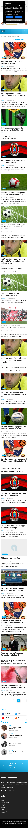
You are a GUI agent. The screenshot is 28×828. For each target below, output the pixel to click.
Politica (22, 763)
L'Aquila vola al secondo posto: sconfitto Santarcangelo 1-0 (13, 194)
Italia (3, 561)
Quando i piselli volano (15, 735)
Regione (3, 298)
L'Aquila (3, 66)
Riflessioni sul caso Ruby (11, 558)
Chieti (3, 100)
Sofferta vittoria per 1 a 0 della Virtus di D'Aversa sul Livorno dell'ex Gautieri (13, 261)
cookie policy (15, 14)
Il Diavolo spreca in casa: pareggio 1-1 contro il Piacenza (13, 327)
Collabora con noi (5, 802)
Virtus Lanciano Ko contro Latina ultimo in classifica (14, 161)
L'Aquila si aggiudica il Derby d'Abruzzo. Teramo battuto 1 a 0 (13, 686)
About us (3, 804)
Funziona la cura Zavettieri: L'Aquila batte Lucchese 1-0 (12, 622)
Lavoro (20, 767)
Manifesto (3, 805)
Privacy (2, 809)
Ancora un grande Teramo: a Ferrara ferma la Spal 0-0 (12, 654)
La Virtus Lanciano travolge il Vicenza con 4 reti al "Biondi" (12, 589)
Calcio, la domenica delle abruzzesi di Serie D (10, 294)
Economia (5, 765)
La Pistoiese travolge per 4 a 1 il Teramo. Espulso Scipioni (13, 428)
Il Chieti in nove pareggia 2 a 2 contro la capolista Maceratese (13, 129)
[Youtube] (18, 31)
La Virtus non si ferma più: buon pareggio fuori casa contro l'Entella (13, 360)
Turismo (6, 763)
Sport (4, 57)
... (5, 700)
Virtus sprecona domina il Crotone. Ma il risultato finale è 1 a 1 (14, 96)
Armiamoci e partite (15, 744)
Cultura (10, 725)
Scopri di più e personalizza (14, 20)
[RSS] (20, 31)
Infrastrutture (9, 767)
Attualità (5, 554)
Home (4, 36)
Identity (5, 722)
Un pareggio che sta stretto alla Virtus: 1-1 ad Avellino (13, 494)
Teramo (3, 231)
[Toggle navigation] (3, 31)
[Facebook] (13, 31)
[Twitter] (15, 31)
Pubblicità (3, 807)
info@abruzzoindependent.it (7, 787)
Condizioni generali (5, 811)
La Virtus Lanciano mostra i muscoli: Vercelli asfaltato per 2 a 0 (13, 394)
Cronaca (17, 763)
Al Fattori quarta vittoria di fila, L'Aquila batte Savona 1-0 (13, 62)
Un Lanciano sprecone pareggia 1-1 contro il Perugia (13, 527)
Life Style (11, 733)
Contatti (3, 812)
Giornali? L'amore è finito (16, 752)
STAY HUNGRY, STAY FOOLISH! (15, 728)
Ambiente (23, 765)
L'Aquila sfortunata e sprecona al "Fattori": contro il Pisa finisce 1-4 (14, 461)
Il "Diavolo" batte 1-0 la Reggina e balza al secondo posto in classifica (13, 227)
